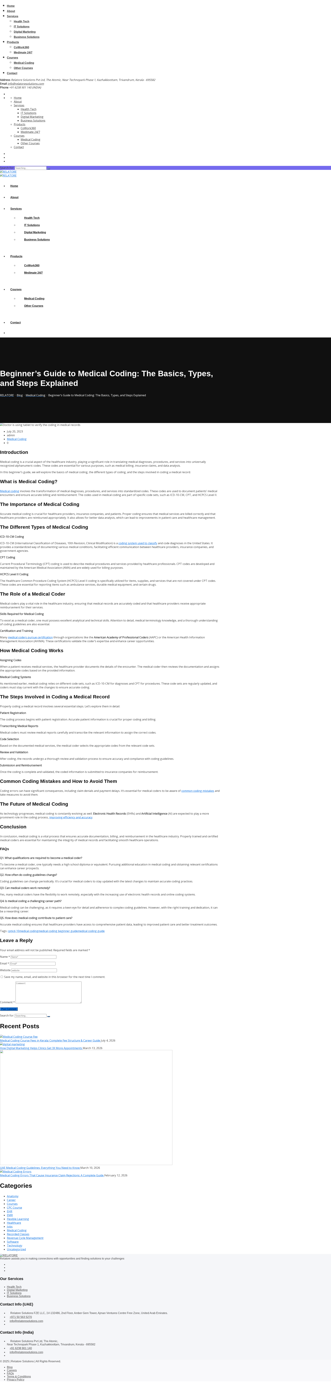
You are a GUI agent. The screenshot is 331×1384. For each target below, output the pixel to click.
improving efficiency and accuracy (70, 817)
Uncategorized (16, 1249)
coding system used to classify (137, 543)
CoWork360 (21, 47)
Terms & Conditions (19, 1376)
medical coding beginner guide (58, 931)
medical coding (28, 931)
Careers (12, 1370)
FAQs (10, 1373)
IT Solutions (21, 26)
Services (12, 16)
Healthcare (14, 1223)
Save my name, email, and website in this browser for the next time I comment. (54, 977)
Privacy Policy (15, 1379)
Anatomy (12, 1196)
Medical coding (9, 491)
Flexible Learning (18, 1219)
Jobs (10, 1226)
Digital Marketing (25, 31)
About (11, 11)
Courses (12, 57)
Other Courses (23, 68)
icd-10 (15, 931)
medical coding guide (91, 931)
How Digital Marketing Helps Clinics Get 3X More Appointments (41, 1048)
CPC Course (14, 1207)
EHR (9, 1211)
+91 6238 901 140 (21, 1348)
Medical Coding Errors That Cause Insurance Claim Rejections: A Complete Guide (52, 1175)
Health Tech (21, 21)
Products (13, 42)
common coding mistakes (197, 791)
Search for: (7, 168)
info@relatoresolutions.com (26, 84)
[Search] (48, 168)
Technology (14, 1245)
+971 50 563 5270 (21, 1317)
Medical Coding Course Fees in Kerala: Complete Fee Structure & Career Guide (50, 1040)
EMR (10, 1215)
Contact (12, 73)
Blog (10, 1367)
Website (5, 970)
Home (11, 5)
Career (11, 1200)
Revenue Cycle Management (25, 1238)
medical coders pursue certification (30, 637)
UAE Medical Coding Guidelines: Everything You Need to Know (40, 1168)
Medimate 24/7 (23, 52)
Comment (7, 1002)
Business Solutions (26, 37)
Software (13, 1242)
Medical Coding (24, 62)
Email (4, 963)
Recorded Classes (18, 1234)
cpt (10, 931)
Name (5, 957)
